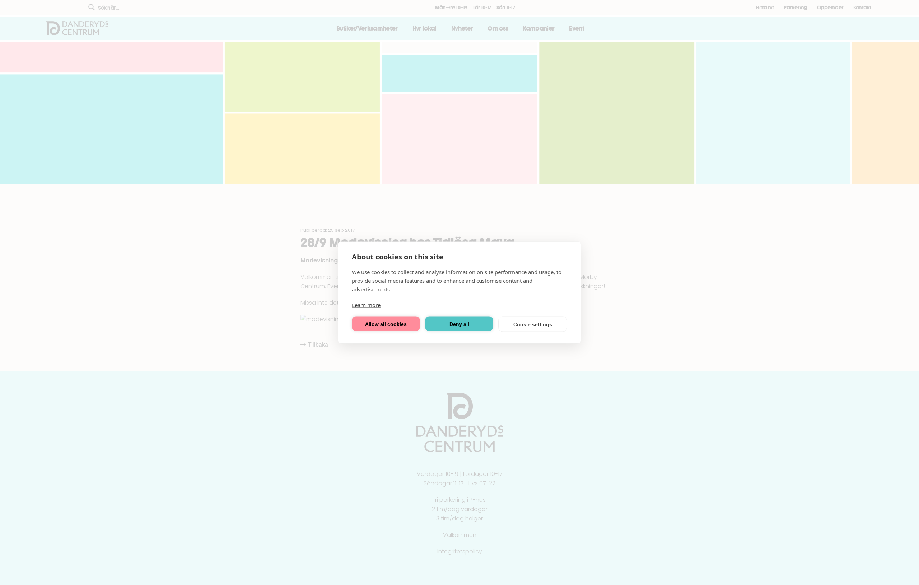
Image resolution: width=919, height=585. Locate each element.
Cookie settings (532, 324)
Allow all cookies (386, 324)
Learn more (366, 305)
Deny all (459, 324)
